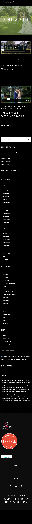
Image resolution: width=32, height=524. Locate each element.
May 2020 (5, 185)
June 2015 (5, 230)
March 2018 (5, 199)
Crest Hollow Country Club (9, 283)
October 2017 (6, 205)
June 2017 (5, 210)
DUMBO (28, 382)
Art (3, 271)
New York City (12, 389)
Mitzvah (24, 387)
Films (14, 106)
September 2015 (7, 225)
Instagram (16, 472)
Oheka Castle (6, 300)
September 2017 (7, 208)
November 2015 (6, 219)
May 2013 (5, 256)
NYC (29, 389)
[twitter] (16, 487)
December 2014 (6, 239)
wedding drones (18, 400)
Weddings (17, 59)
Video (13, 59)
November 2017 (6, 202)
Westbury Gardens (6, 405)
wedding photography (7, 402)
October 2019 (6, 187)
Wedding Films (26, 400)
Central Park (6, 280)
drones (23, 382)
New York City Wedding (21, 389)
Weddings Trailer (15, 61)
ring (11, 396)
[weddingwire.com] (6, 457)
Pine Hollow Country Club (22, 394)
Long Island (18, 387)
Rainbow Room (5, 396)
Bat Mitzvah (5, 277)
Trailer (19, 398)
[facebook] (10, 487)
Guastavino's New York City (9, 294)
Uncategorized (6, 314)
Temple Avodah (6, 306)
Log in (4, 335)
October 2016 (6, 216)
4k (2, 380)
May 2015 (5, 233)
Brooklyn (27, 380)
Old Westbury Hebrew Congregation (17, 391)
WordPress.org (6, 344)
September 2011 (6, 259)
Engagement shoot (7, 286)
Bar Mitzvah (5, 274)
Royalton (19, 396)
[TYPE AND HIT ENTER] (29, 139)
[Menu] (28, 2)
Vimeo (16, 478)
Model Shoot (6, 297)
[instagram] (22, 487)
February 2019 (6, 190)
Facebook (16, 465)
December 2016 (6, 213)
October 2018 (6, 196)
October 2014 (6, 245)
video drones (5, 400)
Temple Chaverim (7, 309)
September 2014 (7, 248)
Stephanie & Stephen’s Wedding (9, 152)
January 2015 (6, 236)
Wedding (11, 400)
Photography (6, 303)
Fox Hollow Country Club (8, 291)
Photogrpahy (12, 394)
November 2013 (6, 253)
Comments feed (7, 341)
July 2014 (5, 250)
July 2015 (5, 228)
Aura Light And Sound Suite (10, 380)
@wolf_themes (21, 359)
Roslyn (14, 396)
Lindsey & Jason (5, 164)
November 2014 (6, 242)
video (23, 398)
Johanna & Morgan (5, 161)
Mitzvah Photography (6, 158)
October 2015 (6, 222)
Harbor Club (12, 387)
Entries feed (6, 338)
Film (13, 385)
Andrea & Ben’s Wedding (7, 155)
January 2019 (6, 193)
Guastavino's (5, 387)
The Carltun (19, 106)
